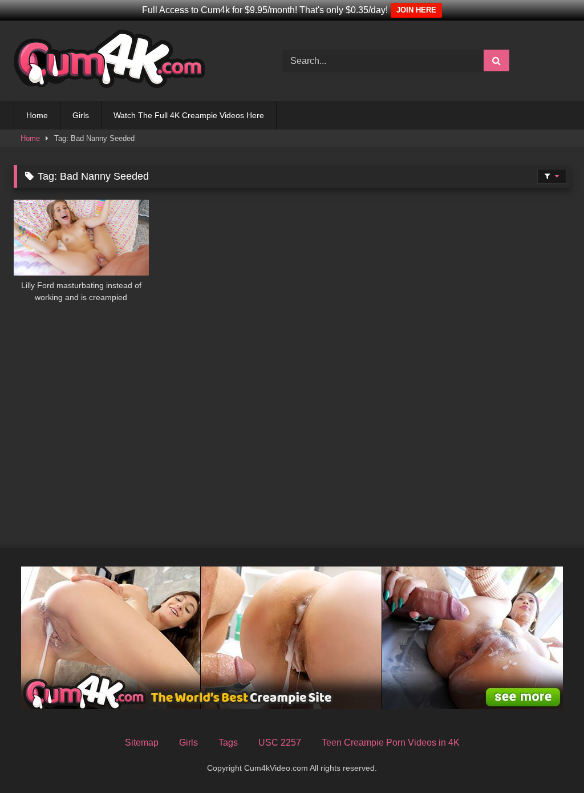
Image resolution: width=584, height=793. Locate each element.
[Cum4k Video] (130, 61)
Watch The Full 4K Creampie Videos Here (188, 115)
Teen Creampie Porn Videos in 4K (391, 742)
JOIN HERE (416, 10)
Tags (228, 742)
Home (37, 115)
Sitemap (142, 742)
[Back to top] (548, 759)
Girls (80, 115)
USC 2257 (279, 742)
